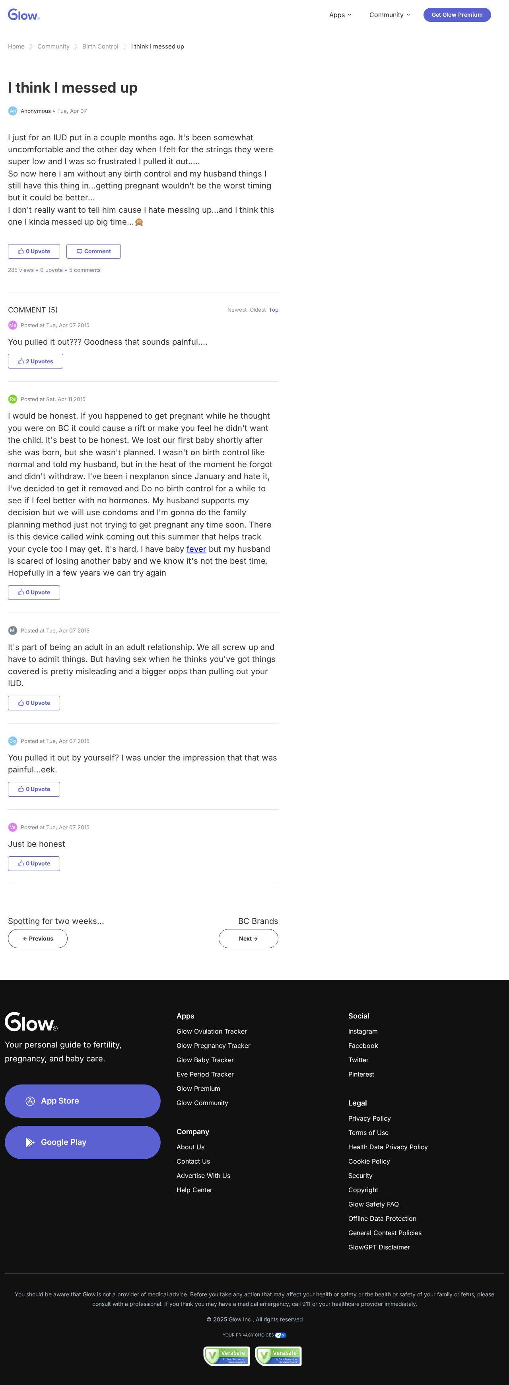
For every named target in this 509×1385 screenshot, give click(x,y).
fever (196, 549)
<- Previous (38, 938)
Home (16, 46)
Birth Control (100, 46)
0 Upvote (38, 251)
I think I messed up (157, 46)
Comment (97, 251)
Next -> (248, 938)
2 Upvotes (39, 361)
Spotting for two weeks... (56, 921)
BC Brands (258, 921)
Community (53, 46)
